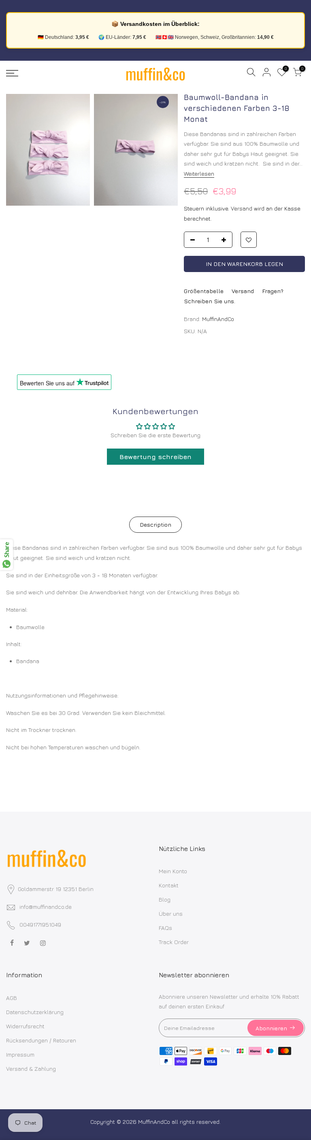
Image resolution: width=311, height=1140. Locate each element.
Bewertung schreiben (155, 456)
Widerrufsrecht (25, 1026)
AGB (11, 997)
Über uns (171, 913)
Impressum (20, 1054)
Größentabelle (204, 290)
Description (155, 524)
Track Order (174, 941)
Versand (241, 208)
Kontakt (169, 885)
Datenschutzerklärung (35, 1011)
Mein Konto (173, 871)
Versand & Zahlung (31, 1068)
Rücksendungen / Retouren (41, 1040)
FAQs (165, 927)
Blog (164, 899)
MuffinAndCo (218, 318)
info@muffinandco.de (45, 906)
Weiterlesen (199, 173)
